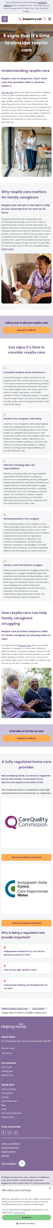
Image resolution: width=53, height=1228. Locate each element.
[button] (26, 1223)
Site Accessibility (9, 1163)
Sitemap (5, 1155)
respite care (25, 645)
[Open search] (45, 19)
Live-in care (6, 1067)
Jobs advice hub (9, 1101)
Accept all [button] (26, 1217)
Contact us (6, 1053)
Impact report (8, 1117)
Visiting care (7, 1071)
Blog (3, 1105)
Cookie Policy (19, 1212)
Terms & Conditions (10, 1143)
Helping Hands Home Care (14, 1008)
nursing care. (7, 249)
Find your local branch (11, 1113)
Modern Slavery (8, 1151)
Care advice (7, 1093)
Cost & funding (8, 1089)
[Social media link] (3, 1133)
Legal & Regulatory (10, 1147)
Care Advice (38, 1008)
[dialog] (26, 1207)
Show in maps (8, 1048)
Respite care (7, 92)
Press (3, 1109)
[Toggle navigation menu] (50, 19)
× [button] (50, 1188)
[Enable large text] (22, 1163)
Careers (5, 1097)
